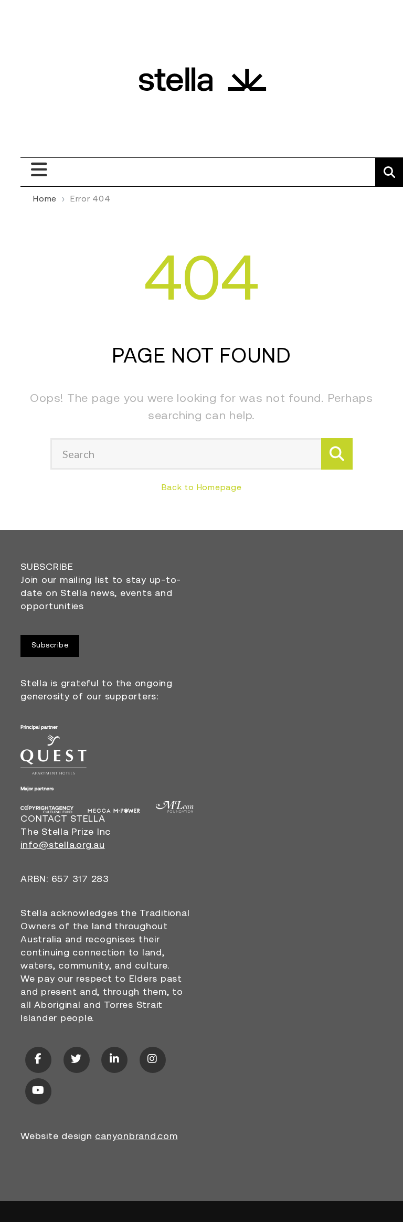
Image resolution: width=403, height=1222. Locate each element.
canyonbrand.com (136, 1137)
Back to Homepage (202, 488)
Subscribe (50, 646)
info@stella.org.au (62, 846)
